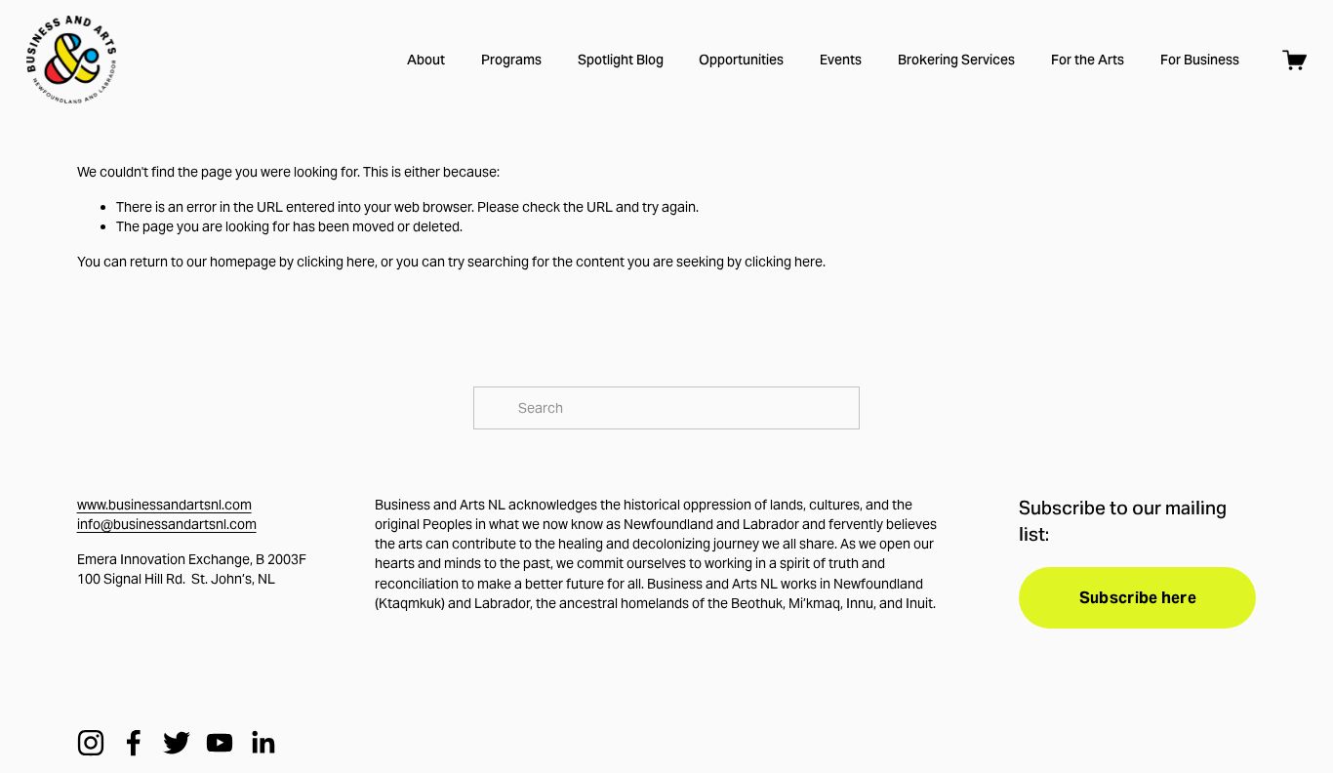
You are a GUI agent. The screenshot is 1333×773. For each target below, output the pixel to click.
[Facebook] (133, 742)
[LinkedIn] (262, 742)
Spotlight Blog (621, 59)
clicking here (336, 261)
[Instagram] (90, 742)
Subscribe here (1137, 598)
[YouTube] (219, 742)
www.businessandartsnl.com (164, 504)
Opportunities (741, 59)
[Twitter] (176, 742)
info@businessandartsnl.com (167, 524)
